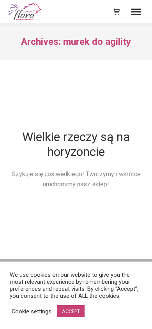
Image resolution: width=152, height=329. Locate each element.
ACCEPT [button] (71, 311)
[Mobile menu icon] (136, 12)
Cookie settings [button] (31, 311)
